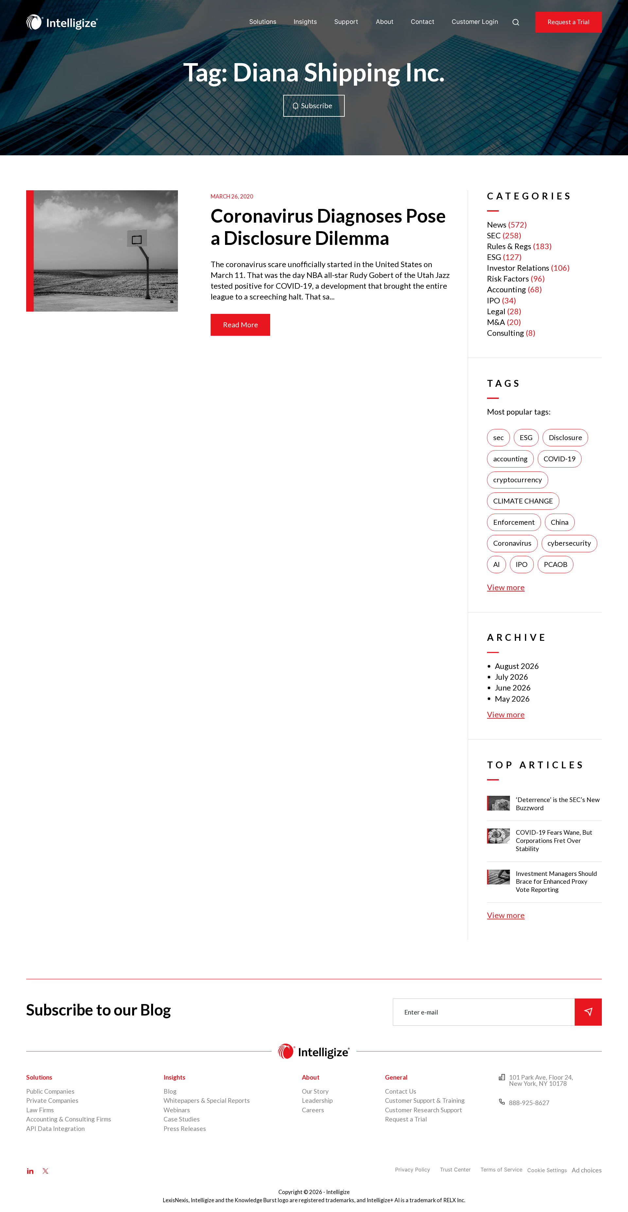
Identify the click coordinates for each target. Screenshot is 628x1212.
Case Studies (182, 1119)
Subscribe (316, 105)
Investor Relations (518, 267)
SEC (494, 235)
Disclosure (565, 437)
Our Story (315, 1091)
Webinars (177, 1110)
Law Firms (40, 1110)
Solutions (262, 22)
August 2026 (517, 666)
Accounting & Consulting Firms (68, 1119)
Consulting (505, 332)
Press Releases (185, 1128)
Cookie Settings (547, 1170)
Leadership (317, 1100)
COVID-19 (559, 458)
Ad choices (587, 1170)
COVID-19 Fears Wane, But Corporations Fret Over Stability (554, 840)
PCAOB (555, 564)
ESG (494, 257)
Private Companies (52, 1100)
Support (346, 22)
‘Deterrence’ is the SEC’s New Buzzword (558, 803)
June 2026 (513, 687)
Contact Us (400, 1091)
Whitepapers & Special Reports (207, 1100)
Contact (422, 22)
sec (498, 437)
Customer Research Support (423, 1110)
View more (506, 587)
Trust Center (455, 1169)
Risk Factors (508, 278)
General (396, 1077)
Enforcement (514, 522)
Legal (496, 311)
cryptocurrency (517, 479)
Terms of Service (501, 1169)
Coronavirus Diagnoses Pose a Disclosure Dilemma (328, 226)
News (496, 224)
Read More (240, 324)
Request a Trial (568, 22)
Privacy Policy (412, 1169)
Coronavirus (512, 543)
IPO (493, 300)
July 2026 (511, 676)
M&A (496, 322)
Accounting (506, 289)
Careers (313, 1110)
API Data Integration (55, 1128)
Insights (305, 22)
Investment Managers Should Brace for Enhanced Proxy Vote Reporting (556, 882)
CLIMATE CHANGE (523, 501)
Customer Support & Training (425, 1100)
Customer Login (475, 22)
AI (496, 564)
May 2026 (512, 698)
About (384, 22)
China (559, 522)
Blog (170, 1091)
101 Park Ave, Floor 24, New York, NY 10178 (541, 1080)
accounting (510, 458)
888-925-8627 (529, 1102)
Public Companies (50, 1091)
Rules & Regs (509, 246)
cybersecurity (569, 543)
